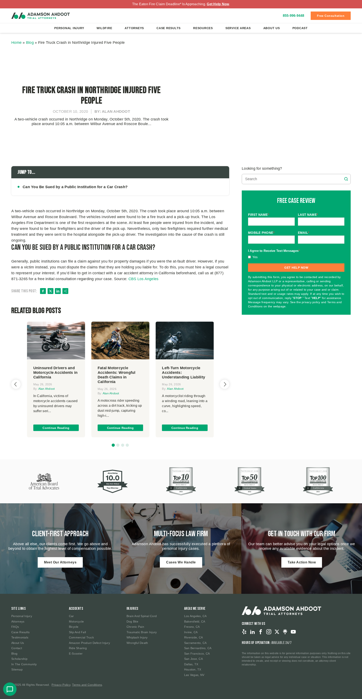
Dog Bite (132, 621)
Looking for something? (262, 168)
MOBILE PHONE (261, 233)
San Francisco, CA (197, 653)
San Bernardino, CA (198, 648)
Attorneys (134, 28)
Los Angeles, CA (195, 616)
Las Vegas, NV (194, 675)
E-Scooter (76, 653)
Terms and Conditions (87, 684)
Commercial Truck (81, 637)
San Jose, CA (193, 658)
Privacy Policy (61, 684)
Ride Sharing (78, 648)
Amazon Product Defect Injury (89, 643)
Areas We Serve (195, 608)
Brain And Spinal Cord (142, 616)
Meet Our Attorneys (60, 562)
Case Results (168, 28)
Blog (30, 42)
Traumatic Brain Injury (142, 632)
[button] (113, 445)
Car (71, 616)
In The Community (24, 664)
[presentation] (16, 384)
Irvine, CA (191, 632)
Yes (255, 257)
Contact (16, 648)
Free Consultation (331, 15)
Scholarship (19, 658)
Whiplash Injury (137, 637)
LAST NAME (308, 215)
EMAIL (303, 233)
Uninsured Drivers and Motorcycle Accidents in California (55, 372)
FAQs (15, 626)
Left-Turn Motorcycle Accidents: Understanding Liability (183, 372)
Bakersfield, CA (194, 621)
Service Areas (238, 28)
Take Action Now (302, 562)
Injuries (132, 608)
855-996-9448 (293, 15)
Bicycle (74, 626)
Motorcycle (76, 621)
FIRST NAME (258, 215)
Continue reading (56, 428)
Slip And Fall (77, 632)
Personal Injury (69, 28)
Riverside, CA (193, 637)
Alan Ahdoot (46, 388)
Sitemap (17, 669)
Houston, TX (192, 669)
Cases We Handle (181, 562)
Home (16, 42)
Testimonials (19, 637)
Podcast (300, 28)
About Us (271, 28)
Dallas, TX (191, 664)
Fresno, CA (192, 626)
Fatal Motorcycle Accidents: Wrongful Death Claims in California (117, 375)
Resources (203, 28)
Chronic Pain (135, 626)
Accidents (76, 608)
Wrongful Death (137, 643)
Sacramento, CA (195, 643)
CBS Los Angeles (143, 279)
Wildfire (104, 28)
